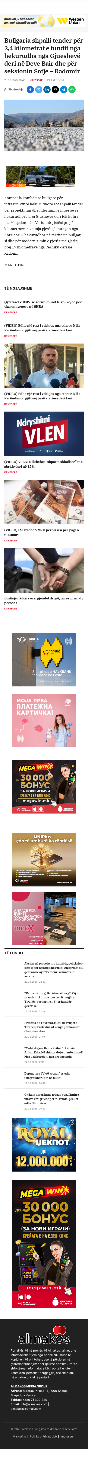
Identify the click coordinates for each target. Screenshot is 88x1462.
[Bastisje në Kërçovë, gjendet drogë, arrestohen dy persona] (44, 570)
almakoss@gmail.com (26, 1408)
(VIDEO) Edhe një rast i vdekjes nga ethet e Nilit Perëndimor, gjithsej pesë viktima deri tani (42, 327)
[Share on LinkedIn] (47, 89)
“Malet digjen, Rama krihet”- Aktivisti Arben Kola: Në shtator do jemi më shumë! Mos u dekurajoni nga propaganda (53, 1052)
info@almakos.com (34, 1404)
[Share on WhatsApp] (72, 89)
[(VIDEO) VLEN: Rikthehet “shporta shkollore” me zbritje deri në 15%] (44, 434)
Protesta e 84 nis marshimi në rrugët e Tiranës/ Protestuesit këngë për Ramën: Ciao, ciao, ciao (52, 1027)
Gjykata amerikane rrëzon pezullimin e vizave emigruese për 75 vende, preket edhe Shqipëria (51, 1099)
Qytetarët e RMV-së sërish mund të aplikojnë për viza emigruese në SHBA (43, 304)
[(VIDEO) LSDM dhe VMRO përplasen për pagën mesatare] (44, 502)
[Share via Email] (55, 89)
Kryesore (36, 80)
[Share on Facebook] (30, 89)
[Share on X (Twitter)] (38, 89)
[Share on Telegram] (63, 89)
